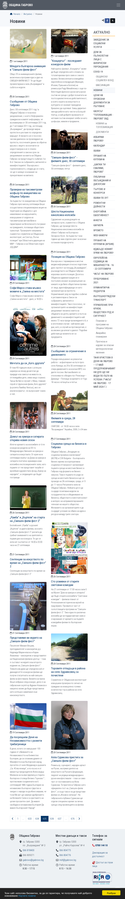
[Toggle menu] (118, 5)
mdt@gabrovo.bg (67, 860)
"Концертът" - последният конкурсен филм (66, 62)
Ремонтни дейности (99, 204)
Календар (99, 145)
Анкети (97, 220)
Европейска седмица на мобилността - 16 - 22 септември (103, 263)
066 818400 (28, 850)
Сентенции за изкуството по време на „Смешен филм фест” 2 (28, 563)
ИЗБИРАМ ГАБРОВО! (98, 139)
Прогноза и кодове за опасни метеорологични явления (105, 347)
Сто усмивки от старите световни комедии (65, 583)
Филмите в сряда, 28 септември (63, 419)
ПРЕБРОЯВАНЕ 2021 (101, 280)
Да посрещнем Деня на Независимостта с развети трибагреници (26, 740)
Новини (97, 90)
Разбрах (111, 893)
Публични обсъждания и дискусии (102, 180)
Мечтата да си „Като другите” (27, 363)
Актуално (27, 14)
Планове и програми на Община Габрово (104, 324)
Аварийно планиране (101, 335)
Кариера (98, 225)
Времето (98, 230)
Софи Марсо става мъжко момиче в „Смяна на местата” (27, 289)
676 (73, 818)
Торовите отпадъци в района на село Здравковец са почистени (68, 672)
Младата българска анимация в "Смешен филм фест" (28, 67)
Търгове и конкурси (99, 191)
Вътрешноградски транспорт (104, 298)
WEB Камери (100, 235)
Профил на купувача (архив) (103, 242)
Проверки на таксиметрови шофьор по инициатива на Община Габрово (26, 193)
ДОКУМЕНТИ (102, 132)
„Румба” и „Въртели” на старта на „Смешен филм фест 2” (27, 519)
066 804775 (65, 850)
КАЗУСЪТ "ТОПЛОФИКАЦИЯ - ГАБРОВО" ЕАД (103, 115)
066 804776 (65, 855)
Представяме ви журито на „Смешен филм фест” (26, 639)
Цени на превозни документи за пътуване (101, 101)
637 (59, 818)
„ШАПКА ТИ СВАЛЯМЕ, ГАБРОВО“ (99, 168)
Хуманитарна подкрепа (101, 289)
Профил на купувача (99, 157)
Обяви (96, 150)
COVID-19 (98, 71)
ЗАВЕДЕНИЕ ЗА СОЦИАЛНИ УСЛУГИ (101, 43)
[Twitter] (112, 20)
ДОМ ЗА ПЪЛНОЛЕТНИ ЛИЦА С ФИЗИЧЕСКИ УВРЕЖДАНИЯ (100, 59)
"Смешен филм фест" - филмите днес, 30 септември (68, 159)
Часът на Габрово (103, 273)
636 (52, 818)
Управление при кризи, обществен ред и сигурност (103, 310)
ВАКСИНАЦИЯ (102, 85)
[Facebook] (107, 20)
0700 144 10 (101, 845)
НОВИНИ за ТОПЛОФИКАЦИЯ (104, 125)
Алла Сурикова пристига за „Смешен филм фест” (67, 759)
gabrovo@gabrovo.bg (33, 860)
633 (30, 818)
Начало (16, 14)
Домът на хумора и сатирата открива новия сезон (27, 438)
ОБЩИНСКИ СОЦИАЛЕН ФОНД (105, 78)
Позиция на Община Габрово (68, 256)
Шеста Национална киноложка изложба (63, 213)
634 (37, 818)
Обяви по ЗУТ (100, 197)
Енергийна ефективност (101, 213)
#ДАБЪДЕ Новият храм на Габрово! (103, 251)
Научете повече (27, 895)
